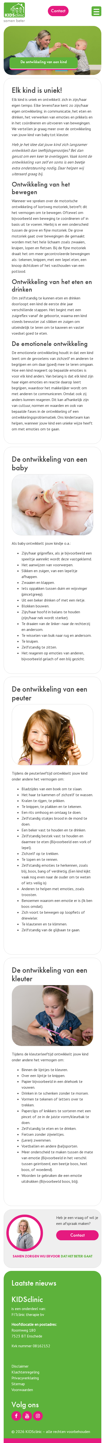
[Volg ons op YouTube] (27, 1416)
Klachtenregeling (25, 1372)
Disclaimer (20, 1366)
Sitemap (18, 1383)
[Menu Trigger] (96, 11)
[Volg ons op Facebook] (16, 1416)
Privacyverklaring (25, 1377)
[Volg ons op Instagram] (38, 1416)
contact (58, 11)
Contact (77, 1235)
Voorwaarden (22, 1389)
